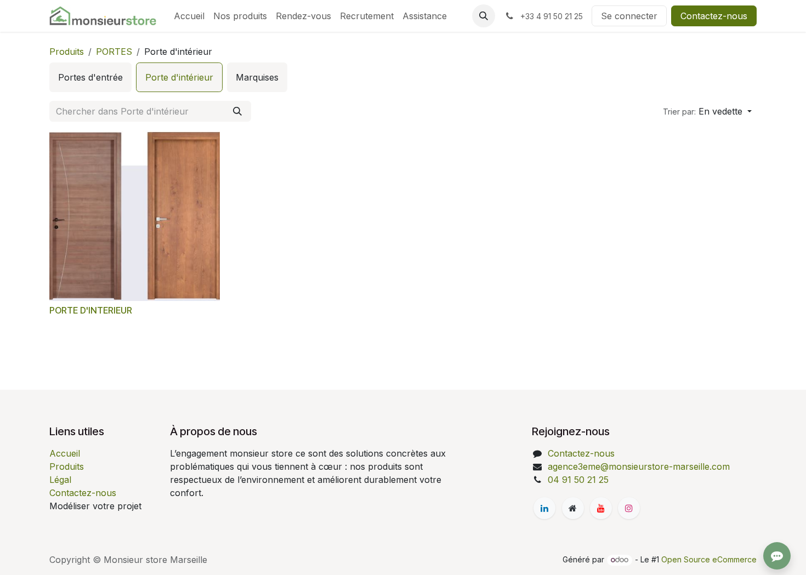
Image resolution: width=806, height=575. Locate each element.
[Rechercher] (237, 111)
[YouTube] (601, 508)
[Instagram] (629, 508)
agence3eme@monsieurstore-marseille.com (639, 466)
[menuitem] (189, 16)
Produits (66, 51)
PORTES (114, 51)
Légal (60, 479)
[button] (483, 15)
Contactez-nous (713, 15)
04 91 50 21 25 (578, 479)
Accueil (64, 453)
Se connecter (629, 15)
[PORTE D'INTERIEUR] (134, 215)
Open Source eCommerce (709, 559)
